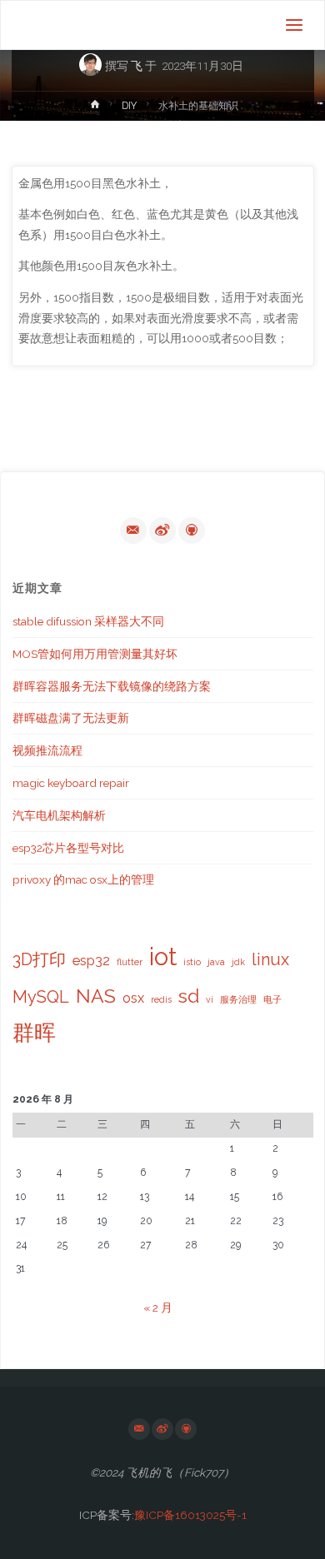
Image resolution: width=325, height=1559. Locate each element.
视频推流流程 (47, 750)
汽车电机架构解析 (59, 815)
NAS (96, 995)
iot (163, 956)
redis (161, 999)
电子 (272, 999)
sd (188, 995)
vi (209, 999)
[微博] (162, 530)
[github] (191, 530)
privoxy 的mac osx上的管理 (83, 879)
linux (270, 959)
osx (133, 998)
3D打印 (39, 959)
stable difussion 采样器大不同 (88, 621)
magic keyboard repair (70, 782)
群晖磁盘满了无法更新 (70, 718)
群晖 (34, 1032)
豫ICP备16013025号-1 (190, 1515)
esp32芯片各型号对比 (68, 847)
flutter (129, 962)
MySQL (40, 997)
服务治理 (238, 999)
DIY (129, 106)
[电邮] (133, 530)
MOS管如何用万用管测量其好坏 (95, 653)
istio (192, 962)
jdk (238, 962)
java (216, 962)
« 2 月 (157, 1307)
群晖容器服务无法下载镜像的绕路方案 (111, 686)
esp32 (91, 961)
